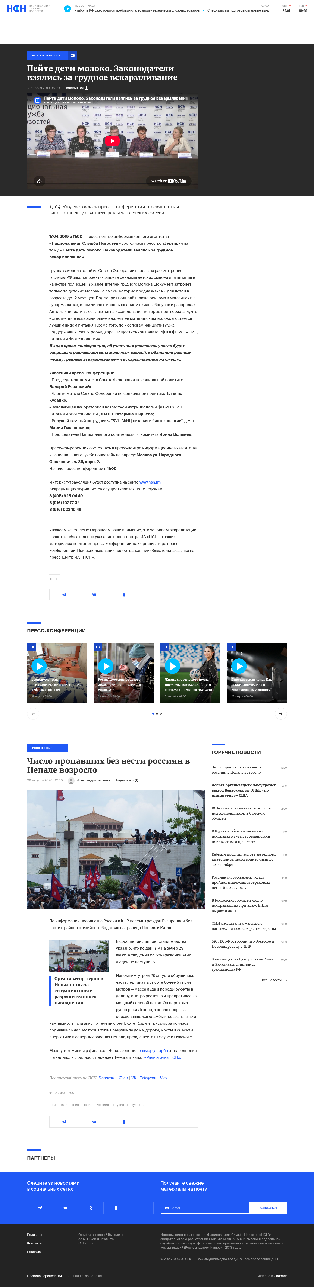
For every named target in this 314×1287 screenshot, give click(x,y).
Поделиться (74, 88)
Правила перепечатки (44, 1276)
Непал (87, 1105)
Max (163, 1077)
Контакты (34, 1243)
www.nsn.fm (150, 482)
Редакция (34, 1235)
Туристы (137, 1105)
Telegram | (150, 1077)
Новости (107, 1077)
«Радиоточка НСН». (162, 1057)
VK (133, 1077)
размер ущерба (153, 1050)
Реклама (34, 1252)
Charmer (280, 1276)
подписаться (268, 1207)
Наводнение (69, 1105)
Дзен (123, 1077)
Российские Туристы (112, 1105)
